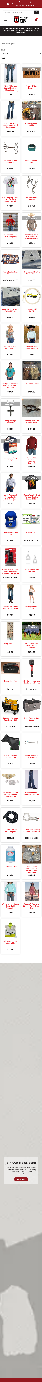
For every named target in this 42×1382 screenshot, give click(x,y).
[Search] (36, 12)
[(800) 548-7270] (30, 2)
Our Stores (20, 5)
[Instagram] (12, 3)
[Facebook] (8, 3)
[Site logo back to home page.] (21, 19)
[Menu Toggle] (5, 19)
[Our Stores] (20, 2)
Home (3, 44)
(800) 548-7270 (30, 5)
